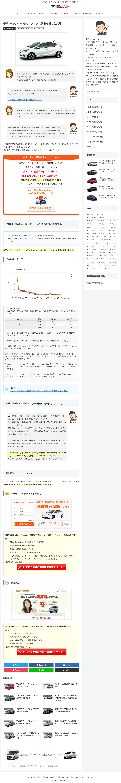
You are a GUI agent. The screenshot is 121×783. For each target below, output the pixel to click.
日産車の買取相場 (93, 117)
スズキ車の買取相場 (94, 132)
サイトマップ (89, 777)
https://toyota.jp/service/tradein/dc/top (22, 238)
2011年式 (21, 28)
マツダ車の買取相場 (94, 122)
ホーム (30, 777)
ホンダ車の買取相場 (94, 112)
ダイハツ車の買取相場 (94, 137)
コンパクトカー (40, 28)
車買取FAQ (90, 147)
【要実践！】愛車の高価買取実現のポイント (25, 100)
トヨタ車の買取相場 (10, 28)
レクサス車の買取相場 (94, 142)
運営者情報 (37, 777)
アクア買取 (30, 28)
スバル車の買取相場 (94, 127)
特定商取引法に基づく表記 (65, 777)
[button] (116, 92)
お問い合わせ (79, 777)
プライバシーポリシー (49, 777)
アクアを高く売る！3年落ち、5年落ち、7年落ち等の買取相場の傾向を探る (39, 391)
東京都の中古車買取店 (94, 283)
